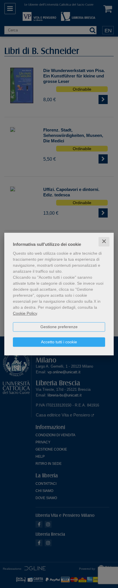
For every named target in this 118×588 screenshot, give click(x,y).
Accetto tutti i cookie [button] (59, 342)
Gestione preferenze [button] (59, 326)
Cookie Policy (25, 313)
